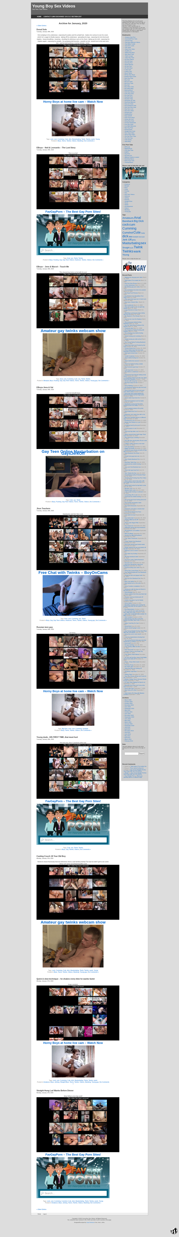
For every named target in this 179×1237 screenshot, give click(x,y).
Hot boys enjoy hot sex (131, 382)
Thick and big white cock (131, 431)
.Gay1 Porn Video (130, 49)
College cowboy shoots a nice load (134, 443)
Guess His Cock (129, 119)
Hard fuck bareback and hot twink (134, 401)
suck (131, 248)
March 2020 (128, 722)
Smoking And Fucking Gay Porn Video (135, 478)
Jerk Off (127, 239)
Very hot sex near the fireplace (133, 319)
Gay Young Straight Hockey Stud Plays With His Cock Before (135, 631)
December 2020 (129, 715)
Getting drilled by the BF (131, 519)
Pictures (127, 199)
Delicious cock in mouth (131, 550)
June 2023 (128, 706)
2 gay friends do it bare (131, 310)
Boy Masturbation (130, 609)
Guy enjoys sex (129, 525)
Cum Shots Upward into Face (133, 511)
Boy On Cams (128, 81)
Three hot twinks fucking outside (134, 364)
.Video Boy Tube (129, 57)
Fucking (56, 260)
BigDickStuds (128, 148)
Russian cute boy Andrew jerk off (134, 597)
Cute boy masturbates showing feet (135, 637)
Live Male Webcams (130, 126)
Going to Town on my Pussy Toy (134, 651)
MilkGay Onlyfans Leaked (132, 157)
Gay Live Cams (129, 103)
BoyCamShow (129, 90)
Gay (60, 260)
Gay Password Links (130, 105)
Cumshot (64, 1201)
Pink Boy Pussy (129, 665)
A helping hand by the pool (132, 425)
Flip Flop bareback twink (131, 556)
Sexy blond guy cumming (132, 437)
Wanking (80, 141)
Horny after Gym (129, 688)
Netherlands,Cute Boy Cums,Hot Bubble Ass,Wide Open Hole (133, 619)
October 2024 (128, 703)
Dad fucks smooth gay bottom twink (135, 544)
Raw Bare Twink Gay (130, 462)
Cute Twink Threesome (131, 538)
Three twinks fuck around (132, 360)
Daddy (143, 233)
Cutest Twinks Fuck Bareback (133, 541)
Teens (64, 141)
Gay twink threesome (131, 505)
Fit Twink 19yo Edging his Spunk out (135, 682)
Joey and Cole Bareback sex (133, 467)
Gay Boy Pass (129, 97)
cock (51, 139)
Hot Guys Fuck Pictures (131, 293)
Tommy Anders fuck (130, 348)
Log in (45, 1214)
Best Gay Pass (129, 78)
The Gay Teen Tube (130, 136)
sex (72, 258)
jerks (134, 240)
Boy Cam (127, 80)
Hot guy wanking (129, 645)
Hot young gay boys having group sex (135, 499)
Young (97, 139)
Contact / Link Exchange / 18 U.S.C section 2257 (63, 16)
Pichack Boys (128, 129)
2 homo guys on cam (131, 428)
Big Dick (64, 729)
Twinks (88, 139)
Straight (125, 247)
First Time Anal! (129, 649)
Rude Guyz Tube (129, 160)
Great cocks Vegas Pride (132, 522)
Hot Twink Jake (129, 666)
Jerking (57, 1082)
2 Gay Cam (128, 69)
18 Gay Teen (128, 66)
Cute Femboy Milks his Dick (132, 646)
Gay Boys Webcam (130, 102)
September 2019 (129, 725)
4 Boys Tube (128, 71)
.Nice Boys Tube (129, 54)
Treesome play (129, 328)
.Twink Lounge (129, 56)
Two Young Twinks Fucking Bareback (135, 342)
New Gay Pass (129, 127)
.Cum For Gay (128, 40)
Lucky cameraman (130, 285)
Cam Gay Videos (129, 92)
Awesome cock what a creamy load (134, 508)
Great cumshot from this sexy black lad (135, 594)
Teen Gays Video (129, 133)
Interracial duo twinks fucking (133, 464)
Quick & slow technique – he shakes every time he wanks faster (66, 979)
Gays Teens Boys (130, 117)
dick (70, 139)
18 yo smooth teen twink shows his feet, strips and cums (134, 611)
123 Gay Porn (129, 62)
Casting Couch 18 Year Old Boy (51, 856)
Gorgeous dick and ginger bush (133, 575)
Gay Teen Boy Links (130, 107)
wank (93, 139)
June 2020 (128, 718)
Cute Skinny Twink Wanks (132, 654)
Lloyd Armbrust (90, 1222)
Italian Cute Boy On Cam (132, 623)
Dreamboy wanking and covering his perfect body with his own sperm (134, 605)
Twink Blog (128, 141)
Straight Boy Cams (130, 131)
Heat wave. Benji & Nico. (132, 302)
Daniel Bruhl (128, 626)
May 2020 (127, 720)
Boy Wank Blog (129, 88)
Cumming (61, 139)
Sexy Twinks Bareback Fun (132, 459)
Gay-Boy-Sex (128, 112)
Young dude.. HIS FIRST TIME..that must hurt (57, 737)
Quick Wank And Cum (131, 411)
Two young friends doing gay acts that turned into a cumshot (135, 640)
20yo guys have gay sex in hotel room (135, 299)
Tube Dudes (128, 139)
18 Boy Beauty (129, 64)
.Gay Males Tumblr (130, 44)
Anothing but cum (130, 420)
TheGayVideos (129, 162)
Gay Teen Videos (68, 260)
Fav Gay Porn (128, 95)
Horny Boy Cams (129, 121)
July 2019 (127, 727)
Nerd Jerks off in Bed (131, 690)
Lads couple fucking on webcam (134, 491)
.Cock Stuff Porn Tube (131, 39)
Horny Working (129, 385)
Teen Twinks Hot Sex (130, 473)
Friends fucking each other (132, 567)
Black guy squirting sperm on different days (133, 776)
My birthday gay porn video (132, 286)
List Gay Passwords (130, 122)
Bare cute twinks (129, 581)
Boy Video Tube (129, 86)
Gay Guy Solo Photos (131, 283)
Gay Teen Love (129, 109)
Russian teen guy (45, 627)
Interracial (141, 237)
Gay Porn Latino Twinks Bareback (134, 559)
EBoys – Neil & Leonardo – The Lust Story (56, 148)
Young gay (93, 380)
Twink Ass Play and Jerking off (133, 668)
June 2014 (128, 734)
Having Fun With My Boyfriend (133, 535)
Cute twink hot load (130, 515)
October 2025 (128, 701)
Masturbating (76, 139)
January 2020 (128, 724)
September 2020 (129, 717)
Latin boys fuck (129, 370)
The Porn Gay (129, 138)
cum (55, 139)
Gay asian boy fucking (131, 553)
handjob (85, 729)
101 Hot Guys (128, 61)
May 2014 (127, 735)
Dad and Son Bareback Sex (133, 578)
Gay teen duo (128, 562)
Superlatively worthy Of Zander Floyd (135, 474)
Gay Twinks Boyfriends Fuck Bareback (135, 572)
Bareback (127, 221)
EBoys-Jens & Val (45, 387)
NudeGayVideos (129, 159)
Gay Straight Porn (130, 776)
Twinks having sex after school (133, 339)
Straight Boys (64, 1082)
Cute (66, 139)
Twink (83, 139)
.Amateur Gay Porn (130, 37)
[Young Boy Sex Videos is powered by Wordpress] (174, 1231)
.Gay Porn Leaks (129, 45)
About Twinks (128, 73)
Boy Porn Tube (129, 83)
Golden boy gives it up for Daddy (134, 600)
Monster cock (128, 488)
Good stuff (128, 643)
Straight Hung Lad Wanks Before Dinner (55, 1091)
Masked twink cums (130, 490)
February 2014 (129, 741)
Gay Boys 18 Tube (130, 100)
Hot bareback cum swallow (132, 530)
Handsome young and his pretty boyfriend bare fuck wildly (133, 404)
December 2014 (129, 730)
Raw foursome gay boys (131, 367)
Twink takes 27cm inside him (133, 280)
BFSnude (127, 147)
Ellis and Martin (129, 533)
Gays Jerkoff (128, 115)
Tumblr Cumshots (129, 356)
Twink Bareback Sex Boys (132, 453)
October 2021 (128, 712)
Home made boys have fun (132, 397)
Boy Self (127, 85)
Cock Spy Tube (129, 150)
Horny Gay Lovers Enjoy (131, 570)
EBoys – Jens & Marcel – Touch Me (53, 267)
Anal (68, 258)
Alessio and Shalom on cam (132, 422)
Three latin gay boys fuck (132, 470)
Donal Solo (42, 29)
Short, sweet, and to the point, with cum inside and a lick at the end (134, 481)
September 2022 (129, 708)
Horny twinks (128, 603)
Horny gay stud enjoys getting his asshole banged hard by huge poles (134, 394)
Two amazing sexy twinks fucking (134, 333)
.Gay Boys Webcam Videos (132, 42)
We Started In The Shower (132, 316)
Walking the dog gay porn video (134, 277)
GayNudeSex (128, 114)
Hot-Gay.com (128, 155)
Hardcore (78, 260)
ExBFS (127, 152)
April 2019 (127, 729)
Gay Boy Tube (129, 98)
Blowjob (46, 380)
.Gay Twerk (128, 47)
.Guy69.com (128, 51)
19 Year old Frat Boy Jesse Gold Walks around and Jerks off (135, 658)
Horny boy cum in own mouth (133, 634)
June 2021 (128, 713)
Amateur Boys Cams (130, 76)
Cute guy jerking (129, 446)
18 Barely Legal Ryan (131, 671)
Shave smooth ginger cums (132, 628)
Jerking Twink (128, 674)
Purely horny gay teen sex (132, 456)
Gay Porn (127, 153)
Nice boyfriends (129, 305)
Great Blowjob (129, 592)
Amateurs (46, 1082)
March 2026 (128, 700)
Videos (74, 141)
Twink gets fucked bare (131, 353)
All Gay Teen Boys (130, 74)
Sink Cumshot (128, 617)
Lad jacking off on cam (131, 495)
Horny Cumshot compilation (132, 586)
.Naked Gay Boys (130, 52)
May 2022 (127, 710)
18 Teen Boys (128, 68)
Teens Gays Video (130, 134)
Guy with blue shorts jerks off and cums (136, 440)
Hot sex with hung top (131, 380)
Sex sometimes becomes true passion (135, 290)
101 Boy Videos (129, 59)
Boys (59, 141)
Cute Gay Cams (129, 93)
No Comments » (89, 141)
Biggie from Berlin (130, 448)
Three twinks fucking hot (131, 357)
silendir (127, 772)
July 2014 (127, 732)
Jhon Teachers (43, 508)
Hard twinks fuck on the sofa (133, 583)
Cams (126, 189)
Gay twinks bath (129, 518)
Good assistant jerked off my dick (134, 408)
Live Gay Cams (129, 124)
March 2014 (128, 739)
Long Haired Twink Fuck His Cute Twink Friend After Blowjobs (135, 378)
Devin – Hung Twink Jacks (132, 662)
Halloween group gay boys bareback (135, 527)
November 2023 (129, 705)
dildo (130, 237)
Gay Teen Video (129, 110)
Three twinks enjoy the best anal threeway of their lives (133, 350)
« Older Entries (41, 25)
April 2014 (127, 737)
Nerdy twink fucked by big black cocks (135, 485)
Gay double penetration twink (133, 502)
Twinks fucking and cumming (133, 336)
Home (39, 16)
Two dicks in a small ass (131, 371)
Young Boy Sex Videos (53, 6)
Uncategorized (129, 206)
